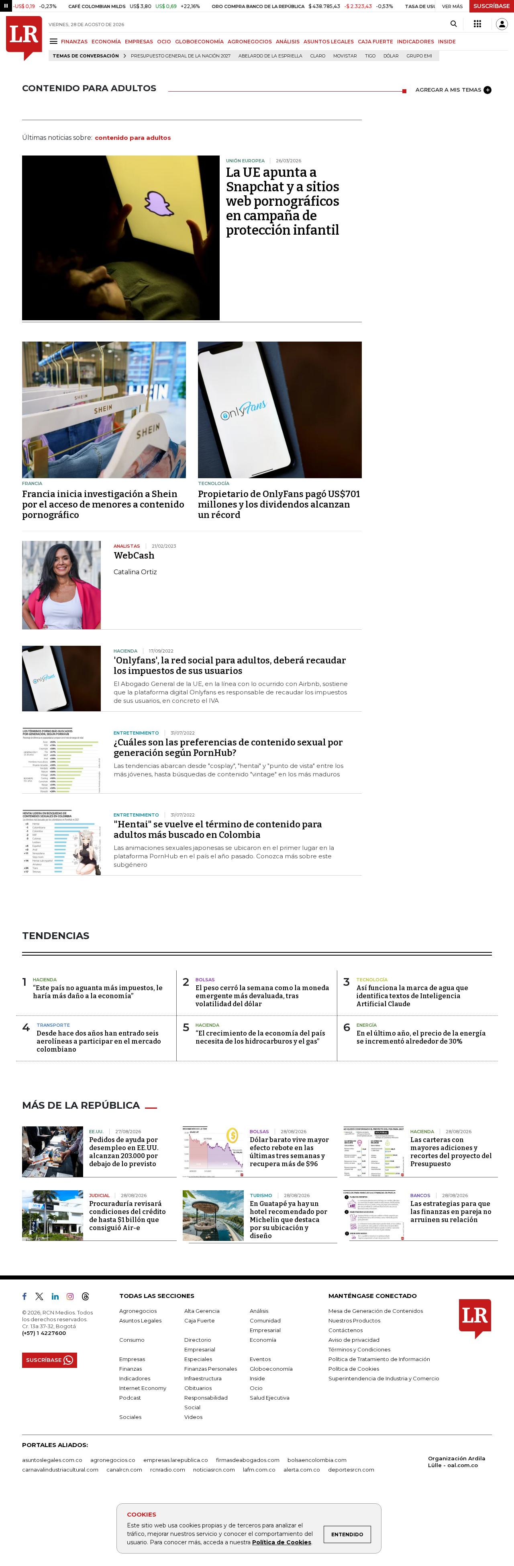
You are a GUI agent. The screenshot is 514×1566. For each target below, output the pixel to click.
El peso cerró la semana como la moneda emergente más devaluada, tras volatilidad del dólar (262, 996)
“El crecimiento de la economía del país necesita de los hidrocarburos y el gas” (260, 1037)
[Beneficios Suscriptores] (477, 24)
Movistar (345, 56)
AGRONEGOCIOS (250, 42)
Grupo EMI (419, 56)
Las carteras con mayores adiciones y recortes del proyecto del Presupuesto (451, 1152)
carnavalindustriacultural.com (60, 1469)
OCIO (164, 42)
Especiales (198, 1359)
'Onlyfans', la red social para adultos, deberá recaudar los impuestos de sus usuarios (230, 665)
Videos (193, 1417)
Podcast (130, 1397)
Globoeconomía (271, 1368)
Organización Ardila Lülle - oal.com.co (456, 1461)
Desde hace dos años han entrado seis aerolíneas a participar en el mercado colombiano (99, 1041)
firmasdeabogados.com (247, 1460)
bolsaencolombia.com (317, 1460)
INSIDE (447, 42)
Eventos (260, 1359)
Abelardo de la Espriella (270, 56)
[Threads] (89, 1298)
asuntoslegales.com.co (52, 1460)
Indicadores (134, 1378)
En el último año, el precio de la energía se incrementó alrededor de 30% (421, 1037)
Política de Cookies (281, 1542)
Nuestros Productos (354, 1320)
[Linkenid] (58, 1298)
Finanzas (130, 1368)
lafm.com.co (259, 1469)
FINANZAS (74, 42)
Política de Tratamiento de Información (379, 1359)
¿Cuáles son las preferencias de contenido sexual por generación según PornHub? (228, 747)
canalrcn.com (124, 1469)
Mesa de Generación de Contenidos (375, 1311)
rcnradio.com (167, 1469)
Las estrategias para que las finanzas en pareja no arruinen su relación (451, 1212)
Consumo (132, 1340)
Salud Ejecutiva (270, 1397)
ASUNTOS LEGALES (329, 42)
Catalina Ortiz (135, 572)
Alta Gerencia (202, 1311)
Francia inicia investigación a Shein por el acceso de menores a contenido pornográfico (103, 504)
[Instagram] (73, 1298)
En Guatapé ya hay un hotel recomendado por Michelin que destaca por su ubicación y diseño (288, 1220)
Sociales (130, 1417)
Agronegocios (138, 1311)
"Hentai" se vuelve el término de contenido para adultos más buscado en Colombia (218, 829)
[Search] (453, 24)
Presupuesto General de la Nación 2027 (180, 56)
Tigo (370, 56)
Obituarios (198, 1388)
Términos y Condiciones (359, 1349)
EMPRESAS (139, 42)
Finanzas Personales (210, 1368)
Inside (257, 1378)
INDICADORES (415, 42)
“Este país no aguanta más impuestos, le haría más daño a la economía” (98, 992)
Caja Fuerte (199, 1320)
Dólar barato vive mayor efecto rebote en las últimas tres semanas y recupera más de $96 (289, 1152)
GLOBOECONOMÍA (199, 42)
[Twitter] (42, 1298)
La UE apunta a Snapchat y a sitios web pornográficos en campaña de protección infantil (282, 201)
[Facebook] (27, 1298)
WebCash (134, 555)
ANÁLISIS (288, 42)
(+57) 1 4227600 (44, 1333)
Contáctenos (345, 1330)
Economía (263, 1340)
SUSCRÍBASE (491, 6)
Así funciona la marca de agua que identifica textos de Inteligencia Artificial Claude (412, 996)
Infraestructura (203, 1378)
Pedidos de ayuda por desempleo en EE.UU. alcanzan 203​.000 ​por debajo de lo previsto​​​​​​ (124, 1152)
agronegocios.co (112, 1460)
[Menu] (55, 41)
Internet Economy (142, 1388)
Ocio (256, 1388)
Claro (317, 56)
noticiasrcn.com (214, 1469)
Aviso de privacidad (353, 1340)
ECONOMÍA (106, 42)
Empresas (132, 1359)
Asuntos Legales (140, 1320)
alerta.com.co (302, 1469)
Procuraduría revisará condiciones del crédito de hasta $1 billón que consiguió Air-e (127, 1216)
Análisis (259, 1311)
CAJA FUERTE (375, 42)
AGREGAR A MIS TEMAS (448, 89)
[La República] (24, 38)
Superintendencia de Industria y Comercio (383, 1378)
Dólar (391, 56)
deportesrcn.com (351, 1469)
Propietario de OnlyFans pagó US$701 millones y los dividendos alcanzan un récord (279, 504)
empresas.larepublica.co (175, 1460)
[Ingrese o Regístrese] (502, 24)
